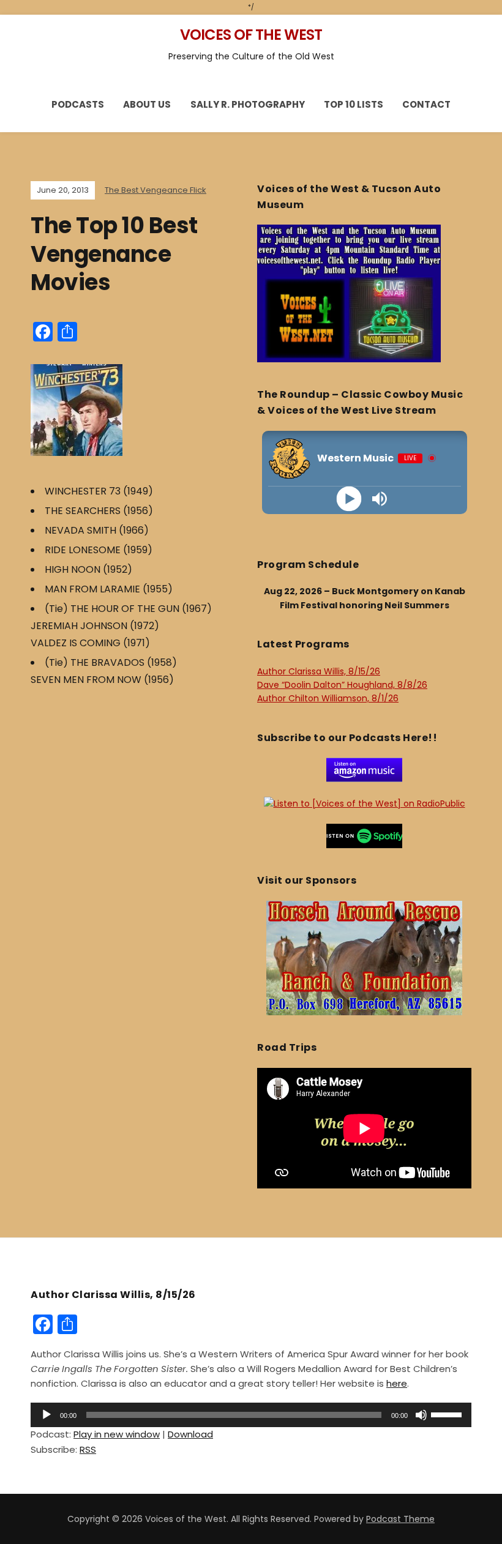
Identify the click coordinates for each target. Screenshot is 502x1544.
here (396, 1383)
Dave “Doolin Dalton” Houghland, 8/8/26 (342, 685)
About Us (147, 104)
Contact (426, 104)
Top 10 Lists (353, 104)
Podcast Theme (400, 1519)
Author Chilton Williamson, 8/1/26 (328, 698)
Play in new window (116, 1434)
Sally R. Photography (247, 104)
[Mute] (421, 1415)
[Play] (349, 498)
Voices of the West (251, 34)
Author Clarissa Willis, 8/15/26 (318, 671)
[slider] (448, 1414)
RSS (88, 1449)
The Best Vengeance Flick (155, 190)
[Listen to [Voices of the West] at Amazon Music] (364, 769)
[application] (251, 1415)
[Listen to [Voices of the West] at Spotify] (364, 835)
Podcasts (77, 104)
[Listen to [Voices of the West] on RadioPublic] (364, 803)
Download (190, 1434)
